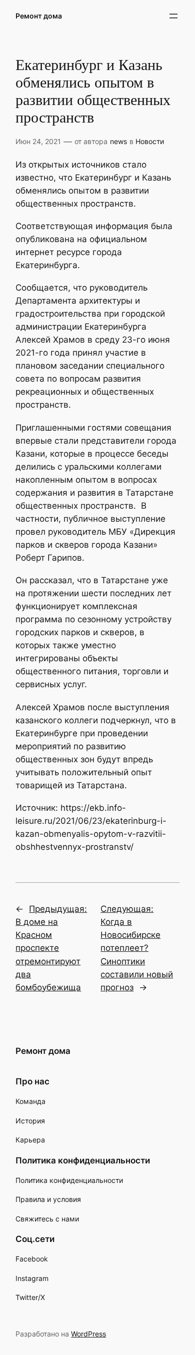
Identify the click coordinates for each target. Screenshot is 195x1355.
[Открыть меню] (174, 16)
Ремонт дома (39, 16)
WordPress (88, 1333)
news (118, 141)
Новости (150, 141)
